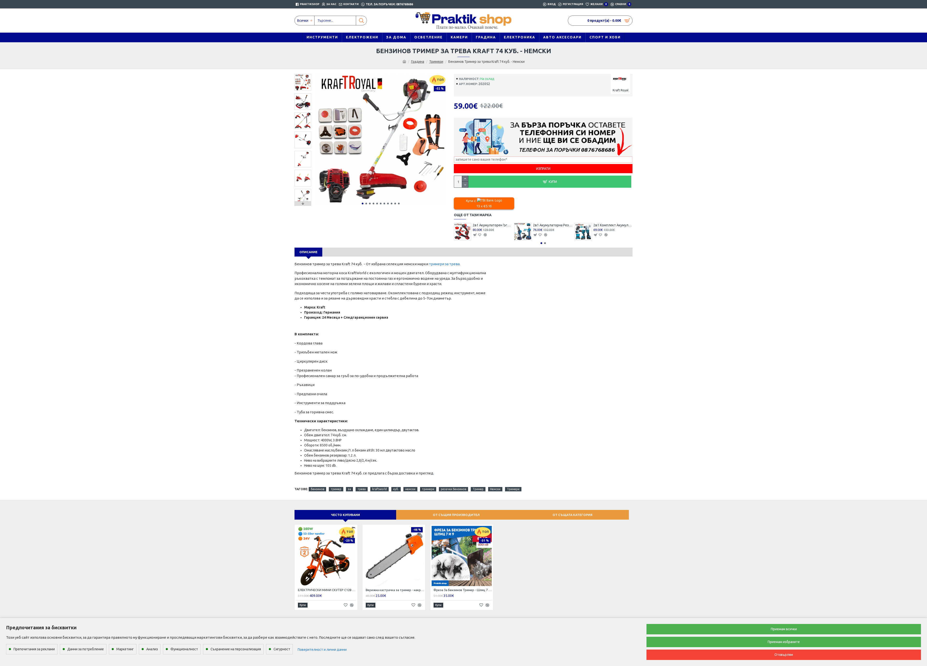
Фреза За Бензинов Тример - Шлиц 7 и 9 (463, 590)
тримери (428, 489)
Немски (495, 489)
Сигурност (282, 649)
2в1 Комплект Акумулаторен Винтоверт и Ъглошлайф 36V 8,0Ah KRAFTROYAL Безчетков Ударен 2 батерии (612, 225)
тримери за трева (444, 264)
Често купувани (345, 514)
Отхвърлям (783, 655)
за (349, 489)
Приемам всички (784, 629)
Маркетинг (125, 649)
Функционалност (184, 649)
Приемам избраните (784, 642)
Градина (417, 62)
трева (362, 489)
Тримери (436, 62)
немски (410, 489)
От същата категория (572, 514)
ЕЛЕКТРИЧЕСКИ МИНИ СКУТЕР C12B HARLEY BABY (327, 590)
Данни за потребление (85, 649)
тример (336, 489)
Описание (308, 252)
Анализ (152, 649)
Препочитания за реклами (34, 649)
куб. (396, 489)
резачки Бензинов (453, 489)
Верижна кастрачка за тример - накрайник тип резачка (395, 590)
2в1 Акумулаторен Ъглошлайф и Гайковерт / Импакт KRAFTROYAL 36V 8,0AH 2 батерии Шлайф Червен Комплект (492, 225)
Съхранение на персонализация (236, 649)
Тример (478, 489)
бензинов (317, 489)
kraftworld (379, 489)
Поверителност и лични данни (322, 650)
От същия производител (456, 514)
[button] (363, 203)
